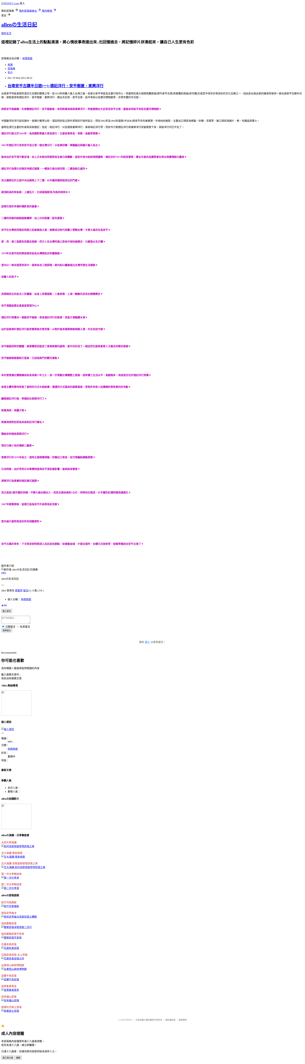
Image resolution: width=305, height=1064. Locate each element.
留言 (25, 590)
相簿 (10, 64)
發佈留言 (7, 630)
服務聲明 (183, 1020)
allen (3, 572)
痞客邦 (19, 590)
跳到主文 (6, 33)
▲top (4, 605)
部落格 (11, 68)
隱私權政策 (170, 1020)
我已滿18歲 (8, 1058)
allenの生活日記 (19, 24)
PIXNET (128, 1020)
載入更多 (7, 611)
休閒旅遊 (27, 58)
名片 (10, 72)
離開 (18, 1058)
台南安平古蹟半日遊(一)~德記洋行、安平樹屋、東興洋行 (56, 86)
